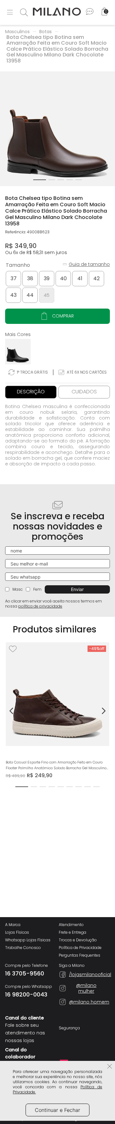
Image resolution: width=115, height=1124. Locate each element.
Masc (17, 589)
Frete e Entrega (72, 932)
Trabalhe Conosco (23, 947)
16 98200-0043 (26, 994)
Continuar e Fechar (57, 1110)
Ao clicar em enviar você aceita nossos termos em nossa (53, 604)
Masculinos (17, 31)
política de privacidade (40, 606)
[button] (13, 278)
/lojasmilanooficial (86, 974)
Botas (45, 31)
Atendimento (71, 924)
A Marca (12, 924)
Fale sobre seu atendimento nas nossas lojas (25, 1033)
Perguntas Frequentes (79, 955)
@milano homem (89, 1002)
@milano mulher (86, 988)
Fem (37, 589)
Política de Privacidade (80, 947)
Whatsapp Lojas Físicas (27, 940)
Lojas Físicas (17, 932)
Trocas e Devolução (78, 940)
